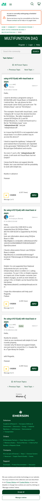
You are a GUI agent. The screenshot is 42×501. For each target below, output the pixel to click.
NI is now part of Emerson (11, 454)
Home (4, 27)
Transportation (9, 432)
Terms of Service (22, 443)
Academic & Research (10, 424)
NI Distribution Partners (10, 440)
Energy (24, 426)
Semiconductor (26, 429)
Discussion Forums (25, 27)
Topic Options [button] (7, 58)
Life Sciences (16, 429)
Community (12, 27)
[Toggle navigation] (10, 4)
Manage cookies (21, 497)
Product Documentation (19, 464)
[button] (6, 195)
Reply (34, 195)
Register (22, 45)
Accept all (21, 492)
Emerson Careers (32, 454)
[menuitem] (32, 4)
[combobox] (16, 51)
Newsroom (8, 456)
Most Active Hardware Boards (13, 30)
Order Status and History (27, 440)
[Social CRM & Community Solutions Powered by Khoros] (21, 396)
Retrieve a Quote (10, 443)
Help (38, 45)
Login (30, 45)
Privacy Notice (11, 482)
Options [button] (34, 85)
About (23, 454)
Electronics (16, 426)
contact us (15, 20)
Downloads (6, 464)
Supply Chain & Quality (20, 456)
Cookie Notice (24, 482)
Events (31, 456)
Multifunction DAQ (9, 32)
